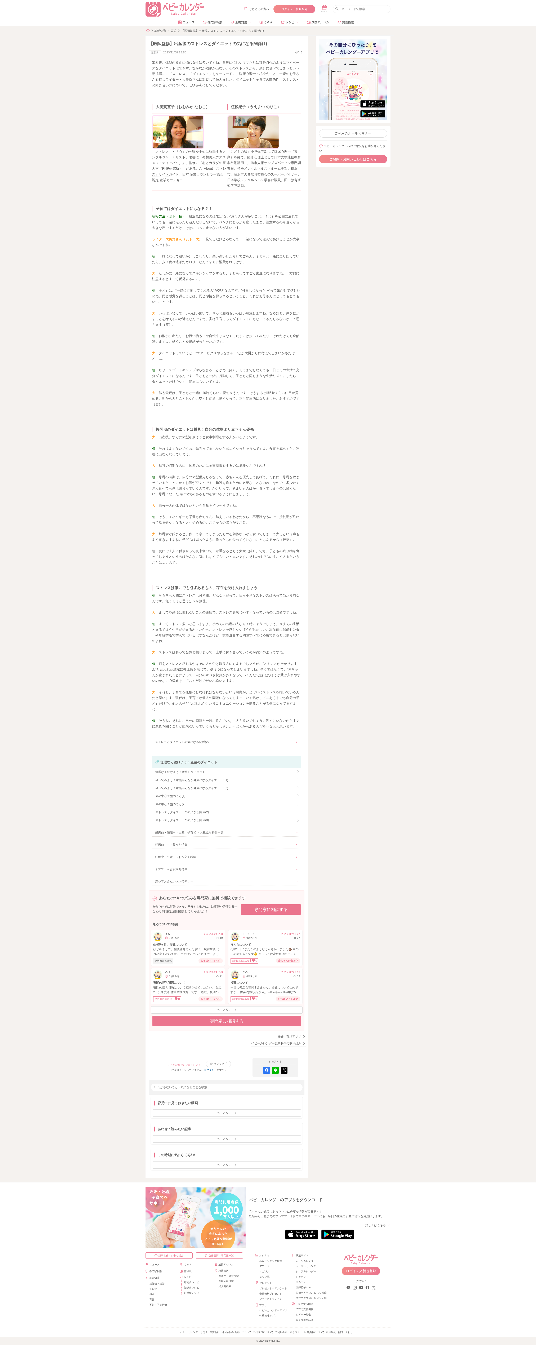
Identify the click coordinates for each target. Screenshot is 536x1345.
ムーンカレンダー (306, 1261)
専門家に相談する (271, 909)
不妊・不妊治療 (158, 1304)
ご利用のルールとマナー (353, 133)
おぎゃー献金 (303, 1314)
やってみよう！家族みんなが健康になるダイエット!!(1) (191, 780)
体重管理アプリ (268, 1315)
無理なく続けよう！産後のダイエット (180, 772)
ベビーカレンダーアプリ (273, 1310)
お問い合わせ (345, 1332)
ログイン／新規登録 (294, 9)
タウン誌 (264, 1276)
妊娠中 (153, 1288)
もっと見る (224, 1010)
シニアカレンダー (306, 1271)
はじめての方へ (259, 9)
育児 (174, 30)
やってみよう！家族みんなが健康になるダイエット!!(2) (191, 788)
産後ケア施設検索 (229, 1275)
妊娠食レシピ (191, 1287)
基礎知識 (241, 22)
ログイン (209, 1070)
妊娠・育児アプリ (289, 1036)
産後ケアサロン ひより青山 (310, 1292)
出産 (152, 1294)
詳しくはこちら (375, 1225)
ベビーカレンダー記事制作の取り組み (276, 1043)
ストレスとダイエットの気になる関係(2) (182, 742)
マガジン (264, 1271)
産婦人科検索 (226, 1281)
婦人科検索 (225, 1286)
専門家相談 (214, 22)
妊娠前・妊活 (157, 1283)
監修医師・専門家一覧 (221, 1255)
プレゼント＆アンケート (273, 1288)
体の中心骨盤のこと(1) (170, 796)
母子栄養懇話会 (304, 1320)
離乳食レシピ (191, 1282)
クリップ (220, 1063)
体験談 (188, 1271)
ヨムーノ (301, 1281)
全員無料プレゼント (270, 1293)
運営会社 (215, 1332)
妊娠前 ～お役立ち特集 (171, 844)
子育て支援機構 (304, 1309)
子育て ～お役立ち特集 (171, 869)
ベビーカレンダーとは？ (194, 1332)
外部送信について (263, 1332)
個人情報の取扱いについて (236, 1332)
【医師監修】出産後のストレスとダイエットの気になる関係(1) (222, 30)
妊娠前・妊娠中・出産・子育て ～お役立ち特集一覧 (189, 832)
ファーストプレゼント (272, 1298)
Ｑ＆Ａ (268, 22)
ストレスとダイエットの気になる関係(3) (182, 820)
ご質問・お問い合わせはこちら (353, 159)
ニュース (189, 22)
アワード (264, 1266)
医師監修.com (303, 1287)
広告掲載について (314, 1332)
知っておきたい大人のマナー (174, 881)
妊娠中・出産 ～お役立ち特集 (175, 857)
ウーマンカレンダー (307, 1266)
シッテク (301, 1276)
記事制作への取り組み (171, 1255)
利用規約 (331, 1332)
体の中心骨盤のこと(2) (170, 804)
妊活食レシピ (191, 1292)
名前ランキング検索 (270, 1261)
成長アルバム (320, 22)
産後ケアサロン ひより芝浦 (310, 1297)
